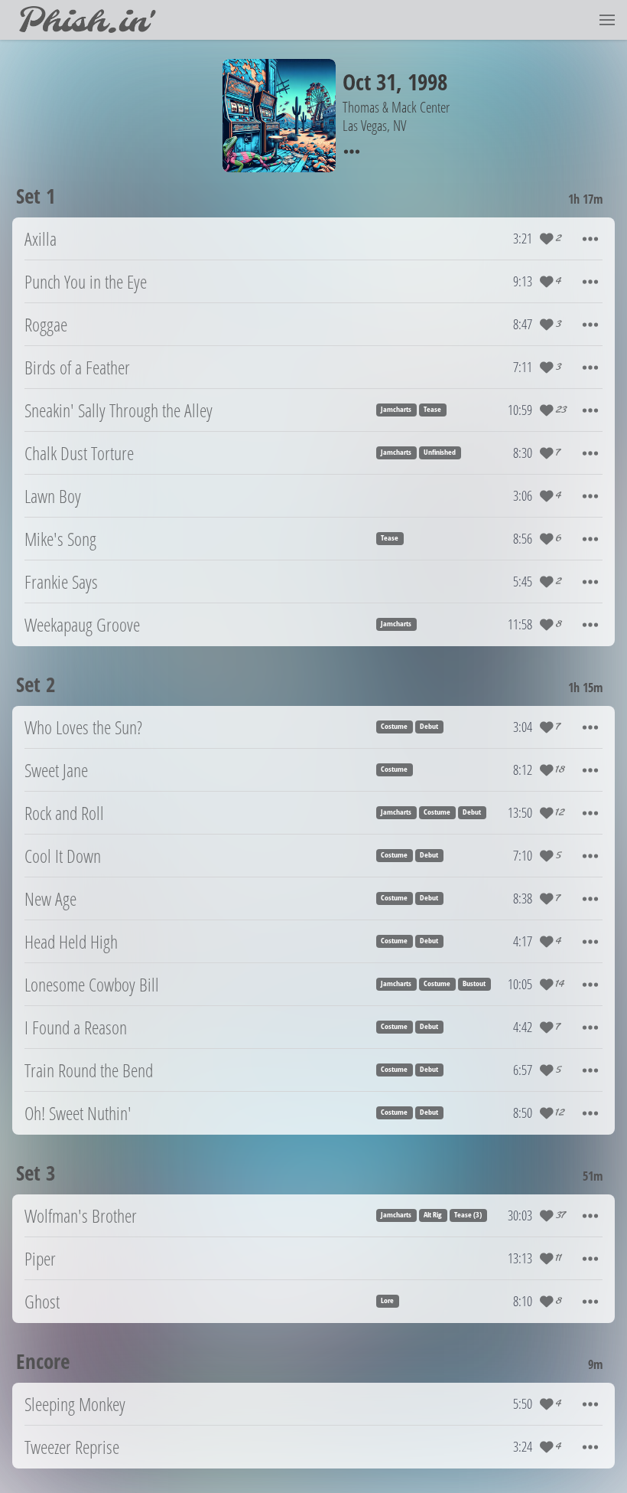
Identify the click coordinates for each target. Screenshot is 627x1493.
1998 (427, 81)
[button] (607, 20)
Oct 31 (369, 81)
